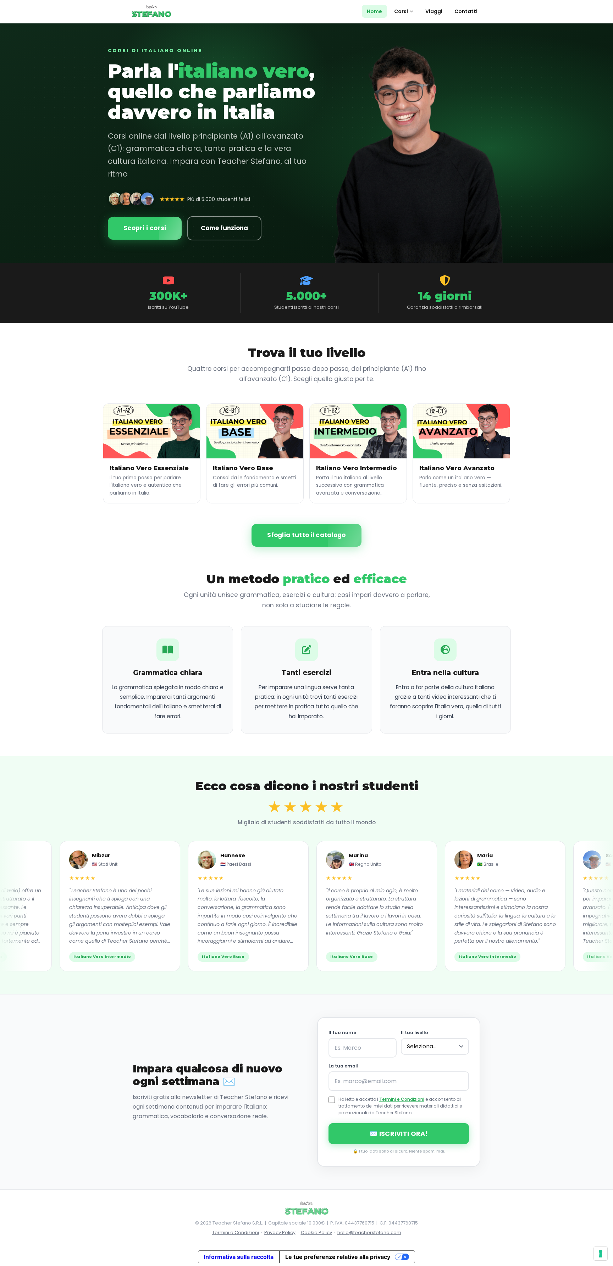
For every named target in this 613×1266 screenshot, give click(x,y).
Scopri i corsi (144, 228)
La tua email (343, 1066)
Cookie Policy (316, 1232)
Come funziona (224, 228)
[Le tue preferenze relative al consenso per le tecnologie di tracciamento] (600, 1253)
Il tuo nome (342, 1033)
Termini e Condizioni (401, 1099)
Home (374, 11)
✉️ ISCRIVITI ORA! (399, 1133)
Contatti (465, 11)
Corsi (401, 11)
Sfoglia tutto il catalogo (306, 535)
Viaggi (433, 11)
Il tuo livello (414, 1033)
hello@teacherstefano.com (369, 1232)
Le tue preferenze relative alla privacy (337, 1256)
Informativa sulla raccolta (239, 1256)
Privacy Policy (280, 1232)
